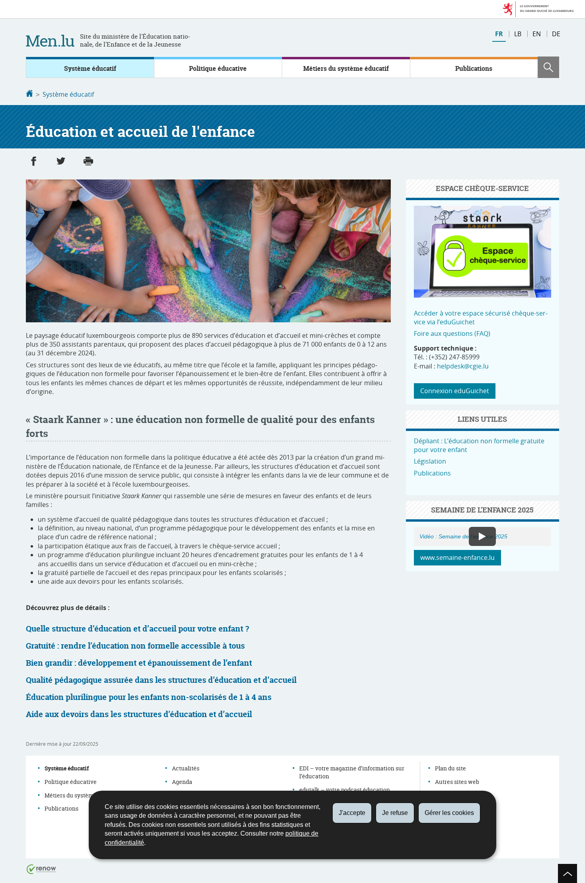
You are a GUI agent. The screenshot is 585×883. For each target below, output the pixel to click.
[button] (548, 67)
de (556, 33)
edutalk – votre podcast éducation (344, 789)
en (536, 33)
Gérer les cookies (449, 812)
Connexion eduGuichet (454, 390)
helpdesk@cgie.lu (463, 366)
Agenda (182, 782)
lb (517, 33)
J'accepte (352, 812)
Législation (430, 461)
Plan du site (450, 768)
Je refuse (395, 812)
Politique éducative (218, 68)
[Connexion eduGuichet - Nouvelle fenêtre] (482, 295)
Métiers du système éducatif (346, 68)
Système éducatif (90, 68)
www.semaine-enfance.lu (457, 557)
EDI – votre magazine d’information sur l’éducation (351, 772)
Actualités (185, 768)
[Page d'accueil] (29, 94)
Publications (473, 68)
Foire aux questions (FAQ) (452, 333)
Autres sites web (457, 782)
